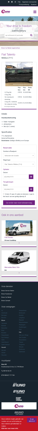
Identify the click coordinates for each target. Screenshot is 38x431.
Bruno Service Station (7, 290)
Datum (5, 172)
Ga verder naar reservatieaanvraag (19, 203)
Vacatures (34, 4)
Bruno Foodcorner (6, 294)
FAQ (19, 2)
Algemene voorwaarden (29, 2)
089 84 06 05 (7, 371)
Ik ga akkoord (32, 420)
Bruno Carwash (5, 300)
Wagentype (6, 160)
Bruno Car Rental (6, 297)
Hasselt (3, 347)
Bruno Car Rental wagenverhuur (10, 48)
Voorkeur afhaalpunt (10, 151)
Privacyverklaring (24, 4)
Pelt (20, 332)
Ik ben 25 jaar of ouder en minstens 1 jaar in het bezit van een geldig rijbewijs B (18, 195)
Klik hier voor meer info (9, 428)
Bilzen (3, 320)
